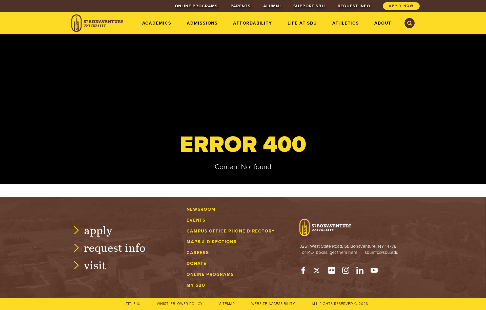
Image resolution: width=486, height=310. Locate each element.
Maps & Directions (211, 241)
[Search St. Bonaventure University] (409, 23)
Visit (95, 265)
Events (196, 220)
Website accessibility (273, 304)
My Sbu (196, 285)
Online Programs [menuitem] (196, 6)
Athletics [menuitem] (345, 23)
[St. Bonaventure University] (97, 23)
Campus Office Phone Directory (231, 231)
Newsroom (201, 209)
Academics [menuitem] (156, 23)
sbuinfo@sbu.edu (381, 252)
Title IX (133, 304)
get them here (343, 252)
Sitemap (227, 304)
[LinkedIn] (360, 271)
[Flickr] (331, 271)
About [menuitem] (382, 23)
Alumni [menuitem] (272, 6)
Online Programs (210, 274)
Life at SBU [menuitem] (302, 23)
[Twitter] (317, 271)
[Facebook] (303, 271)
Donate (197, 263)
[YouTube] (374, 271)
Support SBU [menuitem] (309, 6)
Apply (98, 230)
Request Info (115, 247)
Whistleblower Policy (180, 304)
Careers (198, 252)
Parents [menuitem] (241, 6)
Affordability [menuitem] (252, 23)
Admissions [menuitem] (202, 23)
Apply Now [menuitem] (401, 6)
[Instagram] (346, 271)
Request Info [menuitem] (354, 6)
